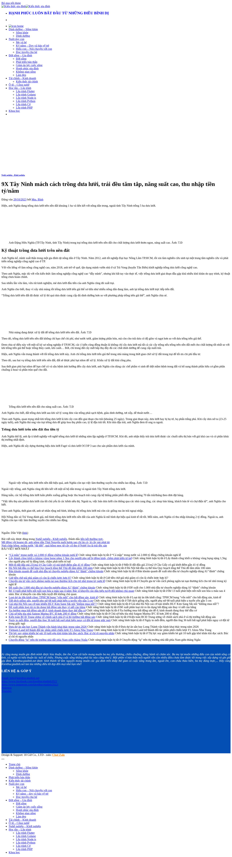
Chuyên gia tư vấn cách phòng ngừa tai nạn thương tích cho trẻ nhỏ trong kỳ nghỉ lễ (57, 581)
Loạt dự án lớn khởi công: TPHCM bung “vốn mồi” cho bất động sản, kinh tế (53, 597)
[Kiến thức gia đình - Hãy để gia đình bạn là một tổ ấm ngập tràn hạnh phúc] (25, 6)
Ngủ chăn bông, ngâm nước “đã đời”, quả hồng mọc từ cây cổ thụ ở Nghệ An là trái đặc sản (54, 545)
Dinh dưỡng (23, 35)
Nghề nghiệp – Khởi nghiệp (25, 826)
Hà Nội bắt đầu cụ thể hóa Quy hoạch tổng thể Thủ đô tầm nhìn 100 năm (51, 568)
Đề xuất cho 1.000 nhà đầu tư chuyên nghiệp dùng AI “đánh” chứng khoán (52, 587)
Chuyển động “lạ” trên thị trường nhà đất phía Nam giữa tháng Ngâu (48, 639)
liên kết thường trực (91, 539)
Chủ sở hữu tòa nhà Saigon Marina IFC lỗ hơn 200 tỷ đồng (42, 613)
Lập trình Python (25, 101)
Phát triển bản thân (26, 61)
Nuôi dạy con (16, 39)
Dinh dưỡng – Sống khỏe (23, 29)
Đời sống (21, 58)
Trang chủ (14, 764)
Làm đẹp (21, 74)
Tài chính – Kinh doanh (22, 78)
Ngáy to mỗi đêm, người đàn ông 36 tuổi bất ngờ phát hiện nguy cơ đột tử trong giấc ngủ (60, 620)
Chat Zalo (58, 754)
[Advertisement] (116, 144)
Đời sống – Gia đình (20, 55)
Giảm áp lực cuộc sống (29, 65)
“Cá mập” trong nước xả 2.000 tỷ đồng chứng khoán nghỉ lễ (43, 554)
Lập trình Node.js (26, 97)
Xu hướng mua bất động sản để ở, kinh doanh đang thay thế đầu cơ (47, 610)
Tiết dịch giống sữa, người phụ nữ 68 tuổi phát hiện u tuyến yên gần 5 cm (51, 600)
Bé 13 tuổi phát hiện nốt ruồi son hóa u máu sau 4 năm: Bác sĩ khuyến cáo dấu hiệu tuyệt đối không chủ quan (71, 590)
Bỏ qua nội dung (11, 3)
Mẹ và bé (21, 42)
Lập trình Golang (26, 94)
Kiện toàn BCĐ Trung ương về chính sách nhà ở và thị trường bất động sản (52, 616)
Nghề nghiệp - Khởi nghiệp (13, 175)
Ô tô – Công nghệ (19, 84)
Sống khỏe (22, 32)
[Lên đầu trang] (2, 759)
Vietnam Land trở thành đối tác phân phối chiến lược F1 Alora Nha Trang (51, 630)
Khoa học (14, 110)
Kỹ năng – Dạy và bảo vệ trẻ (32, 45)
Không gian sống (26, 71)
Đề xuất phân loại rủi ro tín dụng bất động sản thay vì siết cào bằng (47, 607)
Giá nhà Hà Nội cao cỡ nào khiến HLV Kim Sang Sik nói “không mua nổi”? (53, 603)
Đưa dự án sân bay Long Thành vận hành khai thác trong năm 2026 (48, 626)
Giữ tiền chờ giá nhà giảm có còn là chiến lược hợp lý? (40, 577)
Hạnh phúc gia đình (27, 68)
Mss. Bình (37, 199)
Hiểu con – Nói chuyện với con (34, 48)
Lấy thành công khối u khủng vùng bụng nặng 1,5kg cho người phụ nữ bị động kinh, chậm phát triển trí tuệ (70, 558)
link (25, 532)
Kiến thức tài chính (27, 81)
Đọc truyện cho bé (26, 52)
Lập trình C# (23, 104)
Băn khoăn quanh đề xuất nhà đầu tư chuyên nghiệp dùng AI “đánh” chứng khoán (56, 571)
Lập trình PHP (24, 107)
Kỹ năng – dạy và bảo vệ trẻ (32, 793)
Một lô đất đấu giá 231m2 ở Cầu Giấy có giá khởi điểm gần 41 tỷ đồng (49, 564)
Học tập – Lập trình (20, 88)
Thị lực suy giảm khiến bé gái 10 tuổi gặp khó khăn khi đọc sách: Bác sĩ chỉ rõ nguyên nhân (61, 633)
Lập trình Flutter (25, 91)
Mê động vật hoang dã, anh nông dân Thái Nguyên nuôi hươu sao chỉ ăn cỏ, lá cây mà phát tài (55, 542)
